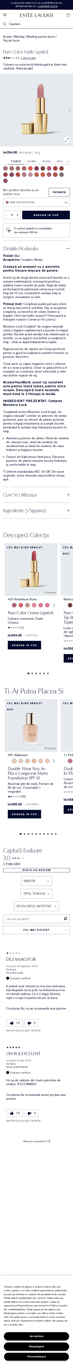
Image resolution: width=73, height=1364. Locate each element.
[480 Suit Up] (30, 174)
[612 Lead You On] (5, 174)
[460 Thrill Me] (42, 174)
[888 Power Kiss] (36, 168)
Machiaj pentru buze (41, 37)
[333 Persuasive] (18, 174)
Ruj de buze (11, 40)
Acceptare (36, 1336)
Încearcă (59, 192)
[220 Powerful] (47, 605)
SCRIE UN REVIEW (36, 870)
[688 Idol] (49, 174)
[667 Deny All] (30, 168)
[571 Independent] (55, 174)
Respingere (36, 1346)
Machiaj (19, 37)
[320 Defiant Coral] (20, 605)
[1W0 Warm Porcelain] (34, 760)
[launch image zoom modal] (67, 140)
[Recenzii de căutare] (65, 919)
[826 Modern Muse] (27, 605)
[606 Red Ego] (55, 168)
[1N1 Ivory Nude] (47, 760)
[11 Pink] (70, 760)
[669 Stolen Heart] (24, 168)
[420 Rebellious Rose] (18, 168)
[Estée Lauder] (36, 15)
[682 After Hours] (5, 181)
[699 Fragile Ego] (42, 168)
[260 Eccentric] (34, 605)
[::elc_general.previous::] (9, 605)
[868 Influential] (5, 168)
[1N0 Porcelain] (27, 760)
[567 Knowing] (61, 174)
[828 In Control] (11, 168)
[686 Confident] (40, 605)
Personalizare (36, 1356)
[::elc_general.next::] (53, 605)
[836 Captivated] (36, 174)
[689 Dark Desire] (11, 174)
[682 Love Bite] (24, 174)
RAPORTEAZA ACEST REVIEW (23, 1030)
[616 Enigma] (49, 168)
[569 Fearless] (61, 168)
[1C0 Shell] (20, 760)
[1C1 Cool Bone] (40, 760)
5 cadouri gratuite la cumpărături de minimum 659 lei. (36, 5)
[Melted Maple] (70, 605)
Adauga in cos (46, 215)
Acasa (7, 37)
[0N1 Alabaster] (14, 760)
